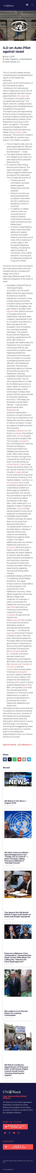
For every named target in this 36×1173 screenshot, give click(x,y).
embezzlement (22, 431)
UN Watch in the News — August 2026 (15, 802)
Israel (7, 59)
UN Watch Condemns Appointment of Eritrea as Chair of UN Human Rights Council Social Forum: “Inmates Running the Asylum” (16, 1070)
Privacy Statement (8, 1169)
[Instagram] (18, 1133)
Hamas (13, 62)
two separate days (14, 483)
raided (19, 472)
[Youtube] (14, 1133)
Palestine (14, 59)
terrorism (11, 547)
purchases (16, 433)
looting (20, 436)
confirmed (21, 508)
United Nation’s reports (17, 464)
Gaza (7, 62)
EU (8, 654)
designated (12, 410)
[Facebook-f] (9, 1133)
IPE (17, 682)
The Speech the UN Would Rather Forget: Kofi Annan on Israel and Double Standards (17, 914)
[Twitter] (5, 1133)
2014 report (21, 96)
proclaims (17, 132)
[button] (27, 5)
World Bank (15, 651)
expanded (16, 620)
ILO (18, 62)
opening (10, 633)
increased (11, 615)
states (25, 687)
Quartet (10, 669)
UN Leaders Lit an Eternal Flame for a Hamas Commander (15, 1013)
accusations (24, 441)
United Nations (25, 59)
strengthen (22, 672)
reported (10, 311)
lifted (12, 607)
